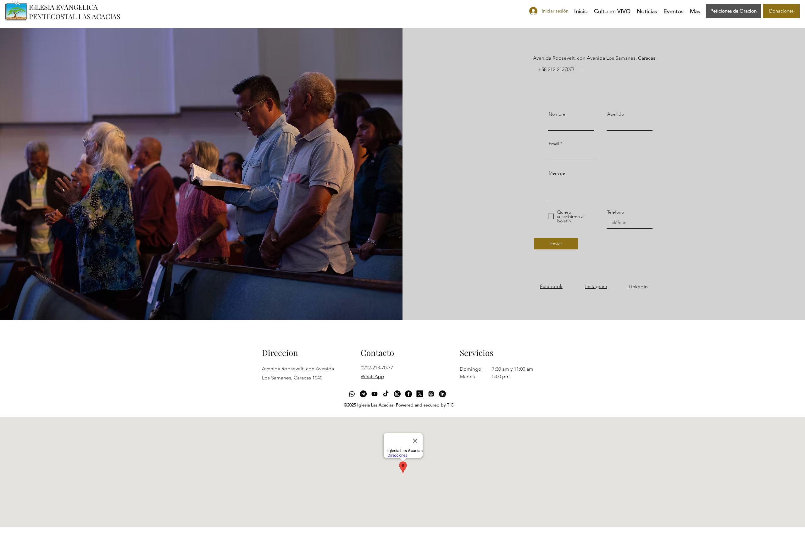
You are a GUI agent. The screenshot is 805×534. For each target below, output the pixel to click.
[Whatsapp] (351, 393)
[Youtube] (374, 393)
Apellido (615, 114)
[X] (419, 393)
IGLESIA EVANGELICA (63, 7)
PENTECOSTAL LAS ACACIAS (74, 16)
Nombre (557, 114)
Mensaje (557, 173)
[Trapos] (431, 393)
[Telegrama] (363, 393)
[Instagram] (397, 393)
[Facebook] (408, 393)
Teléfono (615, 212)
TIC (450, 405)
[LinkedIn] (442, 393)
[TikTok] (385, 393)
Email (554, 143)
